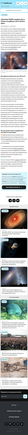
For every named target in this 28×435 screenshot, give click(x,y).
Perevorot (13, 431)
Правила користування (14, 411)
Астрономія (7, 6)
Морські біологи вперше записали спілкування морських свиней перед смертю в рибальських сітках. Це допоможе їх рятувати (14, 325)
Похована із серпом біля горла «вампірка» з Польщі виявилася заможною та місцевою (12, 382)
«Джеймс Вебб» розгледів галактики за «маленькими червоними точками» (13, 233)
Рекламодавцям (14, 417)
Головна (2, 6)
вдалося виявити (19, 148)
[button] (18, 3)
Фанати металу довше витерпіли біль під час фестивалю (13, 354)
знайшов (17, 160)
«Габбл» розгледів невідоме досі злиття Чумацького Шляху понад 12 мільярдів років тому (13, 291)
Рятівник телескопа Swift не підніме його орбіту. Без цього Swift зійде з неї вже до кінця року (14, 262)
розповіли (13, 47)
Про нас (14, 405)
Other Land (18, 431)
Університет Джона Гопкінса (10, 26)
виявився (8, 139)
